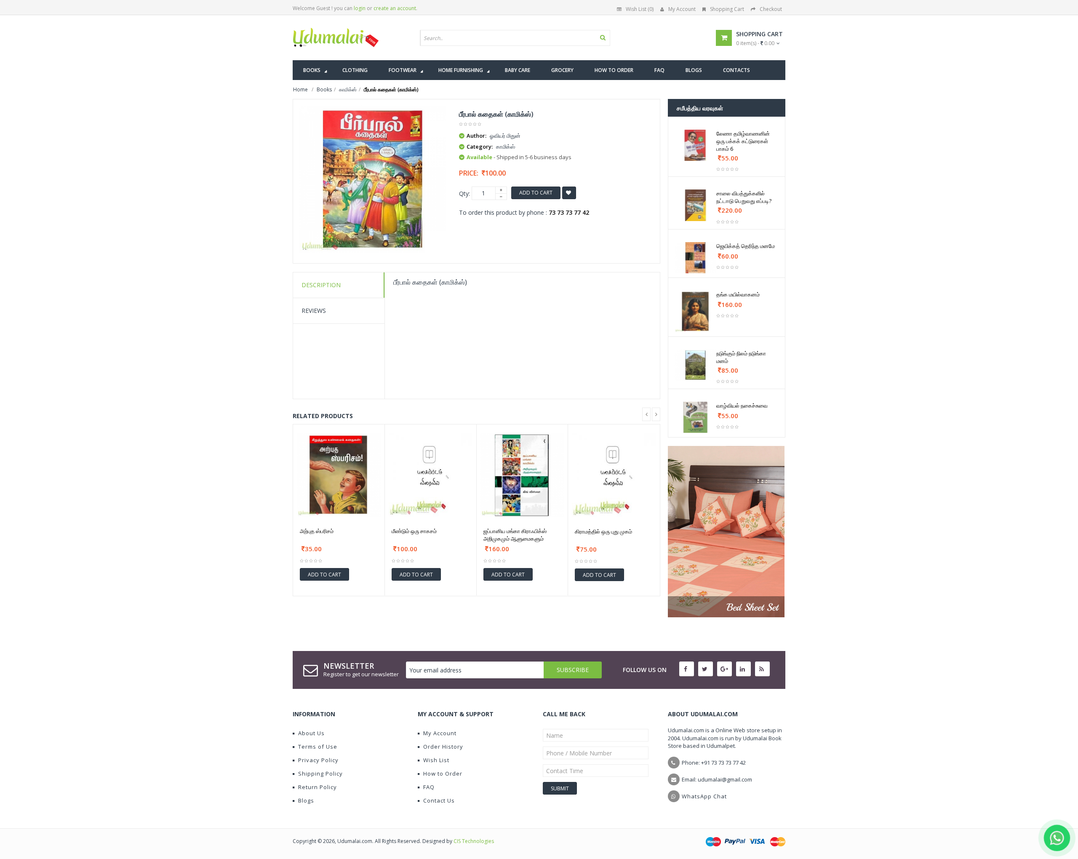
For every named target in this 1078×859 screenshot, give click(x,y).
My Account (682, 9)
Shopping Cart (727, 9)
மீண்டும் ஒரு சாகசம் (414, 531)
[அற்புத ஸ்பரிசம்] (339, 475)
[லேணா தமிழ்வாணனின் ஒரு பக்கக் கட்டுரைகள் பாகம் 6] (695, 145)
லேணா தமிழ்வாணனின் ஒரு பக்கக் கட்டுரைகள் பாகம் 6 (743, 141)
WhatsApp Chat (704, 796)
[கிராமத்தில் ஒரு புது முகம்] (614, 475)
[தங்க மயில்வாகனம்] (695, 311)
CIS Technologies (474, 841)
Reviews (314, 311)
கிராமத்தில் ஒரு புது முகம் (603, 531)
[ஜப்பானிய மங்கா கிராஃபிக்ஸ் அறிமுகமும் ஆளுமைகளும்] (522, 475)
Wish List (436, 760)
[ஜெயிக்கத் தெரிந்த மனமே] (695, 257)
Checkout (771, 9)
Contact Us (439, 800)
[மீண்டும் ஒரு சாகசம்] (430, 475)
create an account (395, 8)
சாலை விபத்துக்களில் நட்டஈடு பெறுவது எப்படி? (743, 197)
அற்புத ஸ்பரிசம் (317, 531)
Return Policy (317, 787)
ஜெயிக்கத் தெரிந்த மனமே (745, 246)
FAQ (429, 787)
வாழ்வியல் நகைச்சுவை (742, 405)
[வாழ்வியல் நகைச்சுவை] (695, 417)
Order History (443, 746)
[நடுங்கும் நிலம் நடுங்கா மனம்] (695, 365)
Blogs (306, 800)
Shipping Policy (320, 773)
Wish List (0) (640, 9)
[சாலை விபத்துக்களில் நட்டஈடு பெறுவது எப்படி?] (695, 205)
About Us (311, 733)
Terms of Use (317, 746)
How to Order (442, 773)
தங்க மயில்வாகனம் (738, 294)
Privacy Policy (318, 760)
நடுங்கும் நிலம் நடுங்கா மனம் (741, 357)
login (360, 8)
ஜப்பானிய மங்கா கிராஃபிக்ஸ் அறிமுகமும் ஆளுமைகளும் (515, 534)
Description (321, 285)
